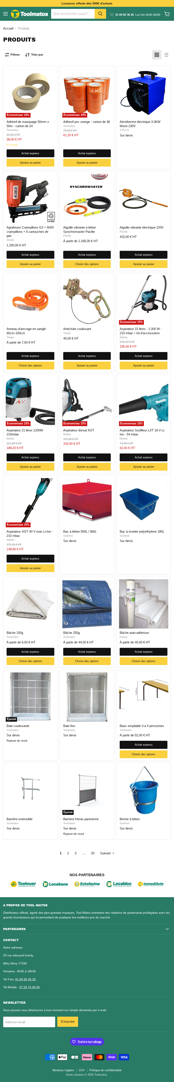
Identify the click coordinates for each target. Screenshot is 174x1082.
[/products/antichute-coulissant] (87, 300)
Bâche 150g (15, 632)
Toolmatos (12, 130)
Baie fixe (69, 726)
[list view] (166, 54)
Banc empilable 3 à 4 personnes (142, 726)
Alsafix (10, 240)
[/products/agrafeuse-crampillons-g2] (30, 198)
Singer (10, 337)
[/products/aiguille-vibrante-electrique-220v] (143, 198)
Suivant (105, 853)
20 (92, 853)
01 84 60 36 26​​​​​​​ (25, 979)
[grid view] (156, 54)
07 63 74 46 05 (29, 987)
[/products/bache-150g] (30, 604)
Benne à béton (130, 819)
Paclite (67, 235)
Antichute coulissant (77, 329)
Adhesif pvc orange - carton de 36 (86, 121)
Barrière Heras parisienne (81, 819)
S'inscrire (68, 1021)
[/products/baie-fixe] (87, 697)
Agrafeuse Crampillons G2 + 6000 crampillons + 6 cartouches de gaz (30, 231)
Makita (123, 337)
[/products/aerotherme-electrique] (143, 93)
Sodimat (68, 535)
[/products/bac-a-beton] (87, 502)
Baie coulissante (18, 726)
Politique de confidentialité (105, 1070)
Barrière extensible (19, 819)
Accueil (8, 28)
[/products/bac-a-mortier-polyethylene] (143, 502)
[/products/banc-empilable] (143, 697)
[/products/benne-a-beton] (143, 790)
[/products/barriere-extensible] (30, 790)
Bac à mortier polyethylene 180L (142, 531)
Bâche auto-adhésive (134, 632)
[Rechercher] (100, 14)
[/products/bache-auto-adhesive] (143, 604)
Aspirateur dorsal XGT (78, 430)
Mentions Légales (63, 1070)
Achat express (30, 153)
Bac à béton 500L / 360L (80, 531)
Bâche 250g (71, 632)
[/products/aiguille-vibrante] (87, 198)
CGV (82, 1070)
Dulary (123, 637)
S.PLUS (124, 130)
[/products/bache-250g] (87, 604)
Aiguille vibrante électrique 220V (142, 227)
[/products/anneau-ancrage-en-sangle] (30, 300)
